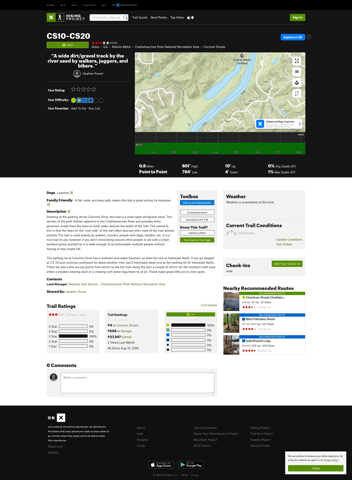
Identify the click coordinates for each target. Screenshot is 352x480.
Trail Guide (139, 17)
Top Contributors (205, 427)
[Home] (68, 17)
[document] (315, 462)
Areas (95, 47)
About (141, 427)
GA (105, 47)
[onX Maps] (56, 420)
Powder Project (260, 439)
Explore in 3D (293, 37)
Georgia (126, 331)
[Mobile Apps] (190, 17)
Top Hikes (177, 17)
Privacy (195, 474)
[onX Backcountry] (124, 5)
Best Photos (159, 17)
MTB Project (202, 445)
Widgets (142, 439)
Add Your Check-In (287, 263)
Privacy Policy (331, 460)
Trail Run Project (261, 433)
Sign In (297, 17)
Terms (184, 474)
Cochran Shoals (214, 47)
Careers (53, 452)
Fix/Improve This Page (197, 240)
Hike (74, 5)
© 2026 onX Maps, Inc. (165, 474)
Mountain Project (205, 439)
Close (316, 468)
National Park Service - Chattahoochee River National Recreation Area (116, 284)
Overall (126, 337)
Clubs (141, 445)
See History (284, 244)
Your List (94, 108)
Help (140, 433)
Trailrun (90, 5)
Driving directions (197, 212)
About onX (55, 446)
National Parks (260, 445)
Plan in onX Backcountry (197, 202)
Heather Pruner (92, 73)
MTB (63, 5)
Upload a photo (197, 232)
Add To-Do (78, 108)
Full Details (209, 305)
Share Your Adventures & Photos (216, 433)
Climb (50, 5)
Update (289, 239)
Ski (104, 5)
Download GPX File (197, 219)
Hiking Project (260, 427)
